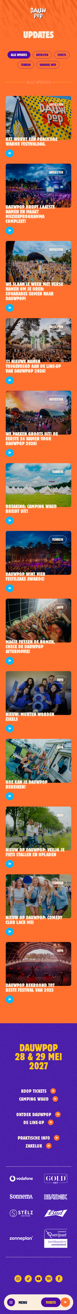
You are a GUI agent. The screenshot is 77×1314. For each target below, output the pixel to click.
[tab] (19, 55)
